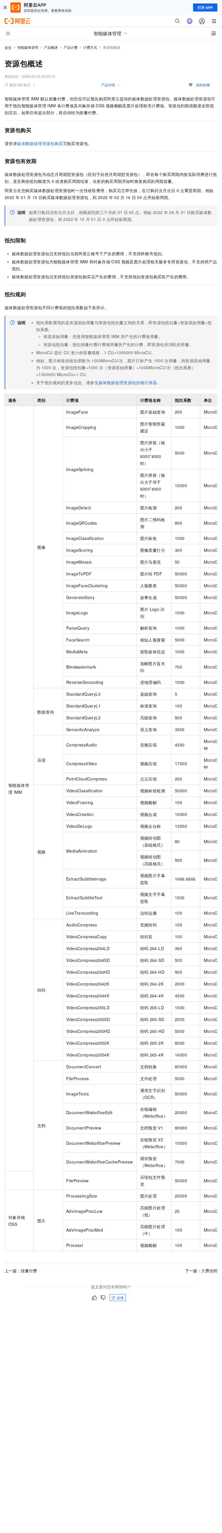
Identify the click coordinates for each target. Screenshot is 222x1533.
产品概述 (51, 47)
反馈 (120, 1297)
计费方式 (90, 47)
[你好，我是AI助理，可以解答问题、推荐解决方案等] (190, 21)
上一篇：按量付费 (21, 1270)
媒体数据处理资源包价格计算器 (128, 382)
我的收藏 (203, 84)
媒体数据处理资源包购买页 (42, 143)
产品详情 (108, 84)
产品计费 (70, 47)
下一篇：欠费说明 (201, 1270)
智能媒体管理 (27, 47)
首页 (8, 47)
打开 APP (205, 7)
